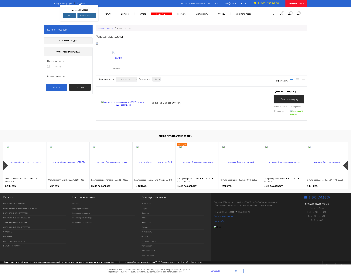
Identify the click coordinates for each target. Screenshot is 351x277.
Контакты (181, 14)
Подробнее (215, 271)
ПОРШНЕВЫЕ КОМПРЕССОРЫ (15, 213)
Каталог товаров (57, 29)
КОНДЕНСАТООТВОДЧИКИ (14, 241)
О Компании (146, 204)
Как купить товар (243, 14)
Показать (56, 87)
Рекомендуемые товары (82, 218)
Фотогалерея (146, 246)
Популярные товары (80, 208)
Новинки (75, 204)
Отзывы (222, 14)
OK (235, 271)
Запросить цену (289, 99)
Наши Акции (161, 14)
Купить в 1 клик (280, 106)
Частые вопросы (148, 251)
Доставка (125, 14)
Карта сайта (219, 221)
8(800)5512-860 (268, 3)
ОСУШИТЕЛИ (8, 232)
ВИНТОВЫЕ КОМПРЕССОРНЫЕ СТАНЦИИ (20, 208)
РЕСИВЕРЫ (7, 236)
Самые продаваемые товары (175, 136)
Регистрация (66, 3)
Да (69, 15)
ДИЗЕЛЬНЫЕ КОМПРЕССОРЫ (15, 222)
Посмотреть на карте (223, 216)
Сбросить (80, 87)
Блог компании (147, 255)
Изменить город (86, 15)
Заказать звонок (296, 3)
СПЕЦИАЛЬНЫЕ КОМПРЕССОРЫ (16, 227)
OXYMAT (56, 66)
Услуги (108, 14)
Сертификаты (202, 14)
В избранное (296, 106)
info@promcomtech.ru (236, 3)
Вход (56, 3)
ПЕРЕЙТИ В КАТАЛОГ (12, 246)
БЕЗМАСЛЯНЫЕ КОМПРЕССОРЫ (16, 218)
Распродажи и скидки (81, 213)
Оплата (143, 14)
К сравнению (279, 111)
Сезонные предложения (82, 222)
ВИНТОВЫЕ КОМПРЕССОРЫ (14, 204)
